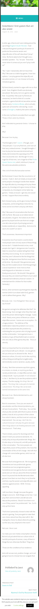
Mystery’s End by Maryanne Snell (24, 591)
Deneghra (11, 109)
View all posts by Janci (13, 571)
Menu (21, 18)
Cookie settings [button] (18, 605)
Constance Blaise (18, 104)
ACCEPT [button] (30, 605)
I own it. (20, 143)
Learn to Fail (8, 584)
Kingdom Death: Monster (18, 46)
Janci (16, 32)
